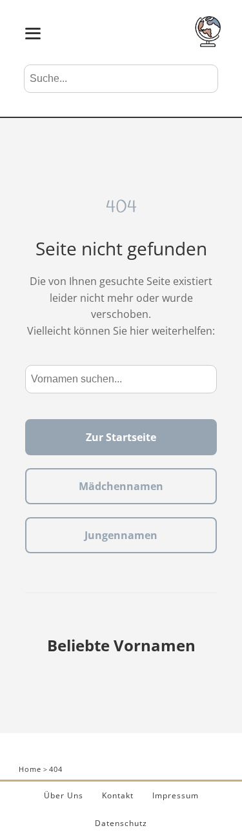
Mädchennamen (121, 486)
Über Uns (63, 795)
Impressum (175, 795)
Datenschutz (121, 823)
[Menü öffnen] (33, 33)
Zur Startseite (121, 437)
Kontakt (118, 795)
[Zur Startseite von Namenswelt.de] (207, 43)
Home (30, 769)
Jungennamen (121, 535)
